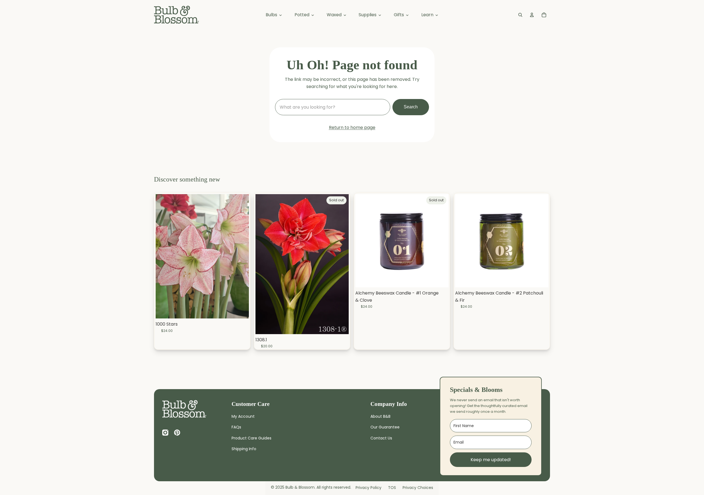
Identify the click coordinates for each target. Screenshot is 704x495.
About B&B (380, 416)
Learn (428, 15)
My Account (243, 416)
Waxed (335, 15)
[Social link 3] (177, 433)
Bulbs (272, 15)
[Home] (184, 409)
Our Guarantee (385, 427)
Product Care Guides (251, 438)
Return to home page (352, 127)
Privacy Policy (368, 487)
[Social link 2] (165, 433)
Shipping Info (244, 449)
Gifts (399, 15)
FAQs (236, 427)
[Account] (532, 15)
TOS (392, 487)
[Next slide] (340, 264)
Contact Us (381, 438)
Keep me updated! (491, 460)
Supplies (368, 15)
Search (411, 107)
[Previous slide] (263, 264)
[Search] (520, 15)
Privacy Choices (418, 487)
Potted (302, 15)
